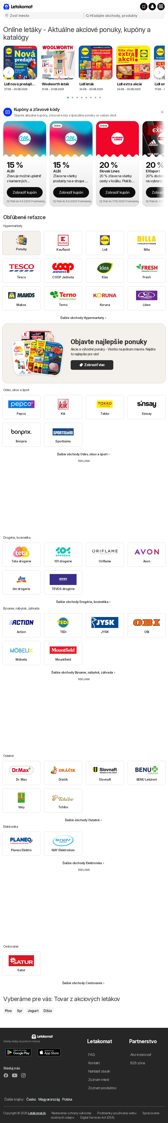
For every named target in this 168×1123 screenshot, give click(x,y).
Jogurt (33, 1011)
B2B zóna (137, 1063)
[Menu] (161, 6)
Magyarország (49, 1099)
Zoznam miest (98, 1079)
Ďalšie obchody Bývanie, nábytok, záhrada (82, 672)
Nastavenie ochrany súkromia (71, 1113)
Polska (67, 1099)
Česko (31, 1099)
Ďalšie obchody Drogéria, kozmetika (82, 602)
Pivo (8, 1011)
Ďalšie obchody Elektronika (82, 863)
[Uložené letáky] (143, 6)
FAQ (91, 1054)
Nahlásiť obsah (99, 1071)
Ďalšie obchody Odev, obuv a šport (82, 454)
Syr (19, 1011)
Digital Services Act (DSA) (97, 1117)
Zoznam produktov (102, 1088)
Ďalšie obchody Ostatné (82, 820)
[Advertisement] (84, 496)
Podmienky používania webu (116, 1113)
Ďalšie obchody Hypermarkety (82, 318)
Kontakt (94, 1063)
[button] (152, 6)
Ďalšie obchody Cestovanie (82, 983)
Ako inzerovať (140, 1054)
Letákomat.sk (37, 1113)
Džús (48, 1011)
